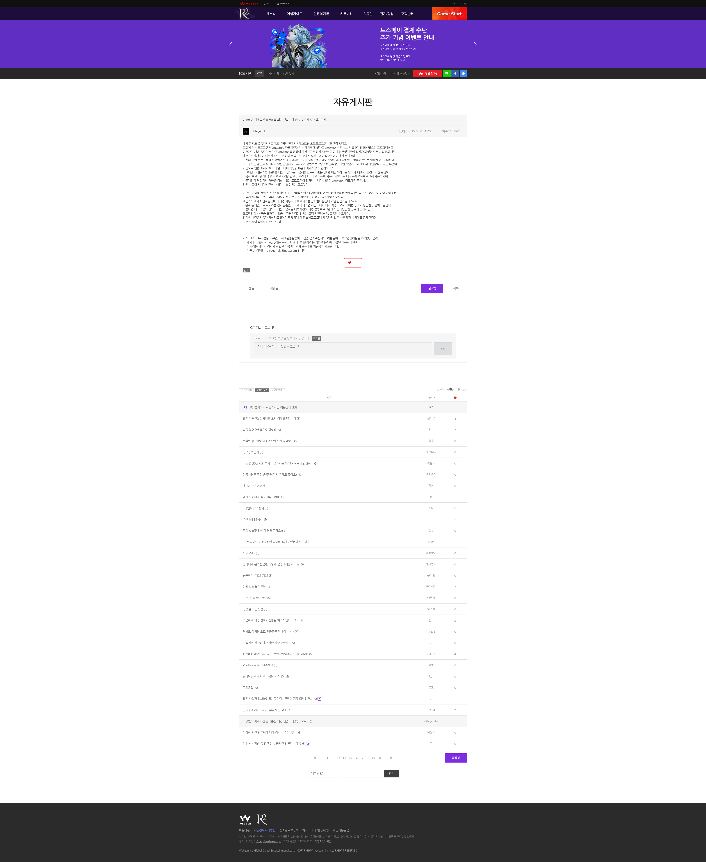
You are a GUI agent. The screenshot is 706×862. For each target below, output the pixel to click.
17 (361, 758)
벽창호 (431, 732)
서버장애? (251, 553)
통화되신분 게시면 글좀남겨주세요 (266, 676)
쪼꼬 (431, 687)
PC (268, 3)
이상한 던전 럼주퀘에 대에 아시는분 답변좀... (272, 732)
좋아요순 (462, 389)
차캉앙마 (431, 552)
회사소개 (307, 830)
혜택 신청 (274, 73)
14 (344, 758)
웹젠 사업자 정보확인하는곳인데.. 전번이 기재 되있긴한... (280, 698)
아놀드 (431, 463)
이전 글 (250, 288)
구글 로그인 (463, 73)
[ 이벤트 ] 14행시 (255, 508)
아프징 (431, 609)
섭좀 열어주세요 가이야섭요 (262, 429)
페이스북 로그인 (455, 73)
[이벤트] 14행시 (255, 519)
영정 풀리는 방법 (255, 609)
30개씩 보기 (262, 390)
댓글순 (450, 389)
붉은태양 (431, 452)
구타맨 (431, 575)
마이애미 (431, 586)
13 (338, 758)
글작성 (432, 288)
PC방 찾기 (288, 73)
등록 (442, 349)
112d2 (431, 631)
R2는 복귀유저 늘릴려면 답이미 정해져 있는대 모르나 (277, 541)
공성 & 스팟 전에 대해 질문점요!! (265, 530)
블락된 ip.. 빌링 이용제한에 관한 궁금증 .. (270, 440)
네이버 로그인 (447, 73)
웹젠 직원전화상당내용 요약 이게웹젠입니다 (271, 418)
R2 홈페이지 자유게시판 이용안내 (274, 407)
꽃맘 (431, 665)
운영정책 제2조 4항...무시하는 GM (266, 710)
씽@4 (431, 541)
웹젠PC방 (323, 830)
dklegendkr (259, 131)
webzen (249, 3)
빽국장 (431, 597)
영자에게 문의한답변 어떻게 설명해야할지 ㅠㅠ (273, 564)
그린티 (431, 709)
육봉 (431, 485)
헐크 (431, 620)
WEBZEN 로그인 (427, 73)
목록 (456, 288)
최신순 (440, 389)
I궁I (431, 676)
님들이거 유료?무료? (257, 575)
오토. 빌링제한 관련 (257, 597)
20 (379, 758)
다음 (475, 44)
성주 (431, 530)
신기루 (431, 418)
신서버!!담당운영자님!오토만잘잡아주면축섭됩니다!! (278, 654)
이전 (230, 44)
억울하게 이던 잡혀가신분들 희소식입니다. (270, 620)
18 (367, 758)
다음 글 (274, 288)
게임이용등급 (341, 830)
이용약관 (244, 830)
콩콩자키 (431, 653)
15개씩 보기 (246, 390)
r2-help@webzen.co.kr (268, 841)
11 (326, 758)
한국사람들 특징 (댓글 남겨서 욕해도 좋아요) (272, 474)
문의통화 (250, 687)
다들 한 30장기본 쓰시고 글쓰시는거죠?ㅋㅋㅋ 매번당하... (280, 463)
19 (373, 758)
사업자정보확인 (323, 841)
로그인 (464, 3)
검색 (391, 773)
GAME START (449, 13)
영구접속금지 (253, 452)
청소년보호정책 (288, 830)
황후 (431, 440)
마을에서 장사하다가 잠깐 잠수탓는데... (269, 642)
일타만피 (431, 564)
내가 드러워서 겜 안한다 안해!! (263, 497)
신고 (246, 270)
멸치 (431, 429)
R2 (245, 13)
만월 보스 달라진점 (256, 586)
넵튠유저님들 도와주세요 (260, 665)
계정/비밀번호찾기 (400, 73)
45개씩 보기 (277, 390)
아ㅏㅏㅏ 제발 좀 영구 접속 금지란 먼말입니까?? (274, 743)
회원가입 (451, 3)
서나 (431, 508)
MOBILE (284, 3)
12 (332, 758)
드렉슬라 (431, 474)
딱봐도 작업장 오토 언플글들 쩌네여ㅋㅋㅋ (270, 631)
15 (350, 758)
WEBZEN (245, 819)
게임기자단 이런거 (256, 485)
